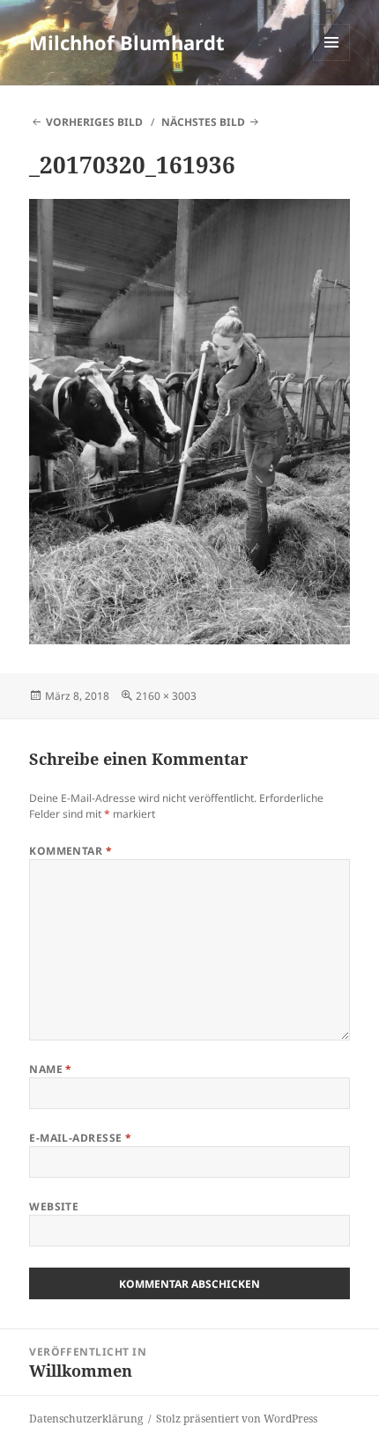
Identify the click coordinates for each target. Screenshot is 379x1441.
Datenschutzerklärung (86, 1418)
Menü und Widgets (332, 60)
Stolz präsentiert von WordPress (236, 1418)
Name (50, 1069)
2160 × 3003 (166, 695)
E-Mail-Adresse (80, 1137)
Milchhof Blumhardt (127, 42)
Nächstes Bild (203, 121)
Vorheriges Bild (94, 121)
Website (53, 1206)
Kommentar (70, 850)
